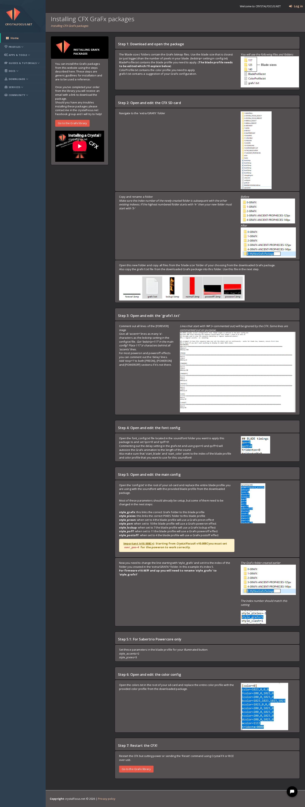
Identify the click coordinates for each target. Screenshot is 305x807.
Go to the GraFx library (72, 123)
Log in (298, 6)
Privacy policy (106, 799)
